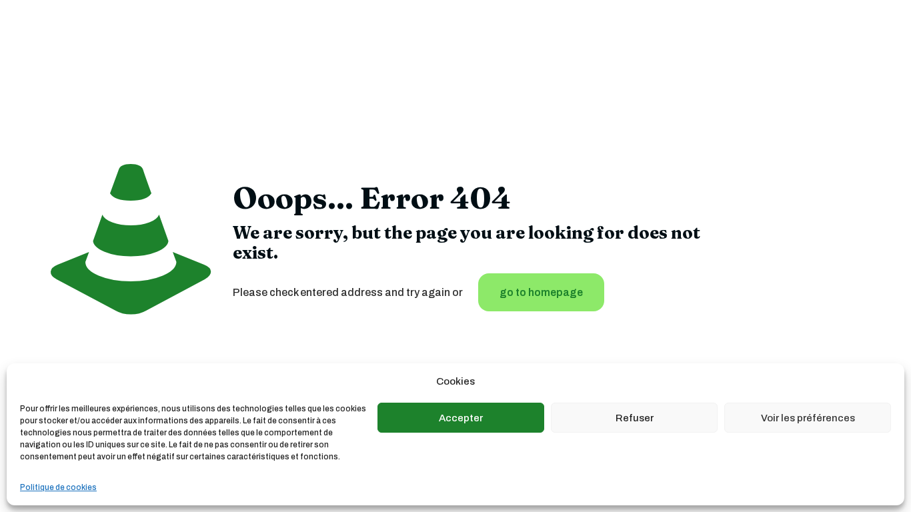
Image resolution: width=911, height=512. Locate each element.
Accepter (461, 418)
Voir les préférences (808, 418)
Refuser (635, 418)
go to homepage (541, 292)
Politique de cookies (58, 487)
